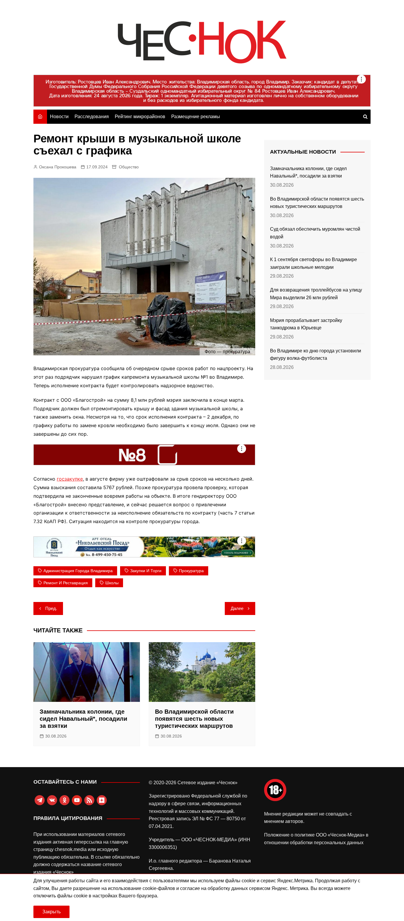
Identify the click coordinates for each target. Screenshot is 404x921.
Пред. (51, 608)
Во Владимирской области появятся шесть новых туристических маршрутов (194, 718)
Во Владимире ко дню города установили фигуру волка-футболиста (315, 354)
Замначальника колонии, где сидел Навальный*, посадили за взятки (83, 718)
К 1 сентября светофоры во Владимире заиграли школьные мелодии (313, 263)
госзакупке (70, 479)
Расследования (92, 116)
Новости (59, 116)
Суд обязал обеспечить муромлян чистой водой (315, 233)
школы (112, 582)
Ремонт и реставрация (65, 582)
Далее (237, 608)
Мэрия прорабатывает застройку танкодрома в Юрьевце (306, 324)
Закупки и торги (145, 570)
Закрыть (51, 911)
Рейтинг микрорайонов (140, 116)
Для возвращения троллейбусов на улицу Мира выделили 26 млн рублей (316, 293)
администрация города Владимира (78, 570)
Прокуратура (191, 570)
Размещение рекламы (195, 116)
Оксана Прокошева (57, 167)
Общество (129, 167)
